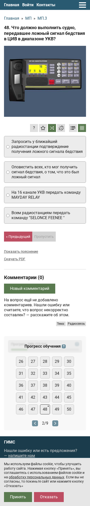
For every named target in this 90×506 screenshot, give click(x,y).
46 (21, 409)
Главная (11, 4)
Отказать (49, 497)
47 (33, 409)
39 (57, 385)
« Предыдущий (18, 237)
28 (45, 361)
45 (69, 397)
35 (69, 373)
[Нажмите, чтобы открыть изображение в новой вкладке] (45, 81)
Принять (18, 497)
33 (45, 373)
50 (69, 409)
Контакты (45, 4)
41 (21, 397)
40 (69, 385)
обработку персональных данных (36, 477)
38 (45, 385)
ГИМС (9, 442)
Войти (28, 4)
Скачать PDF (14, 259)
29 (57, 361)
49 (57, 409)
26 (21, 361)
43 (45, 397)
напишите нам (21, 455)
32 (33, 373)
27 (33, 361)
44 (57, 397)
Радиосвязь (76, 323)
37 (33, 385)
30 (69, 361)
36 (21, 385)
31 (21, 373)
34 (57, 373)
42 (33, 397)
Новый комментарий (29, 288)
